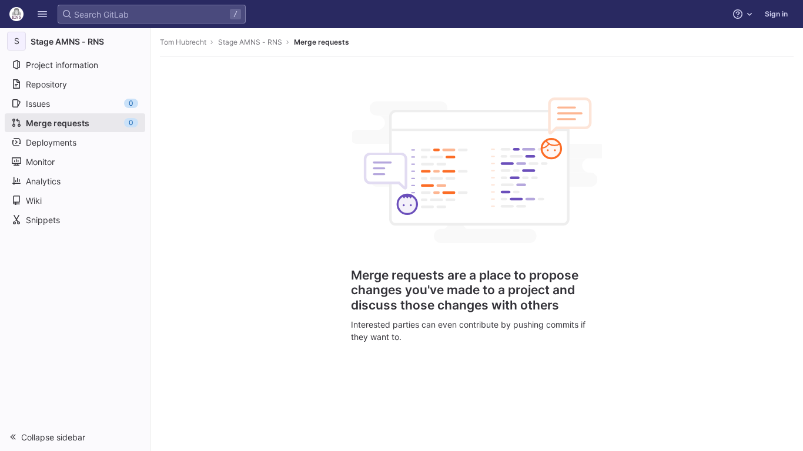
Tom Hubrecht (183, 42)
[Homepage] (16, 14)
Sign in (776, 13)
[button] (42, 14)
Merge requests (321, 42)
